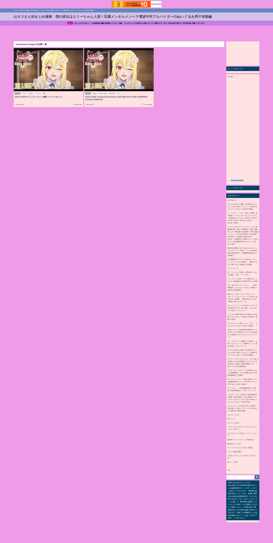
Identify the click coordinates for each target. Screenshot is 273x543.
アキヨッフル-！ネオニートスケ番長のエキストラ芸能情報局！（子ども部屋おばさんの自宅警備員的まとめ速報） (242, 373)
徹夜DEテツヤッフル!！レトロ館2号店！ (241, 439)
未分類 (17, 93)
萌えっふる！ (231, 419)
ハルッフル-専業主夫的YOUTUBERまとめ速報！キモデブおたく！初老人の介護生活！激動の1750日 (242, 317)
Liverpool (30, 93)
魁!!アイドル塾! (232, 462)
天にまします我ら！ (234, 423)
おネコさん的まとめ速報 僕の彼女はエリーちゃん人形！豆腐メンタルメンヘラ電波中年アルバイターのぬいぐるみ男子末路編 (242, 206)
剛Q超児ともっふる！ (234, 443)
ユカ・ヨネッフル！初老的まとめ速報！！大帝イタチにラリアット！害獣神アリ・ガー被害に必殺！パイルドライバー (242, 343)
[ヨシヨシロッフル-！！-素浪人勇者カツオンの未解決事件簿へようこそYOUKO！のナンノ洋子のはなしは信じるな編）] (242, 381)
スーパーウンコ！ (233, 268)
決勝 (44, 93)
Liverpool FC (112, 93)
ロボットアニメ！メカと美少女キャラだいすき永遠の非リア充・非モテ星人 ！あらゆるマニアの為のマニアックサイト (242, 308)
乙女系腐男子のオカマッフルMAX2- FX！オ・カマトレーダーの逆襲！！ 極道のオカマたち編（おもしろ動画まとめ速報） (242, 262)
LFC (119, 93)
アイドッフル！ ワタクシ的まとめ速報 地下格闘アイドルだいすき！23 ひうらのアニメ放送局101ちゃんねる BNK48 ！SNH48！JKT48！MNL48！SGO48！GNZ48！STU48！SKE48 (242, 218)
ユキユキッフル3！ (233, 415)
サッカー (24, 93)
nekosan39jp (78, 104)
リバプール (38, 93)
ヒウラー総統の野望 (234, 451)
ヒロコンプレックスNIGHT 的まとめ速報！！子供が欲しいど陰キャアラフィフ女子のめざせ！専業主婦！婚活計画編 (242, 408)
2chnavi (230, 76)
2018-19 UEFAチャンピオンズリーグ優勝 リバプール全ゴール (38, 97)
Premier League (103, 93)
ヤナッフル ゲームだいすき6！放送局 (240, 447)
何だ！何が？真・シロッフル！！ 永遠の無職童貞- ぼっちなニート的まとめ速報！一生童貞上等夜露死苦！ (242, 287)
